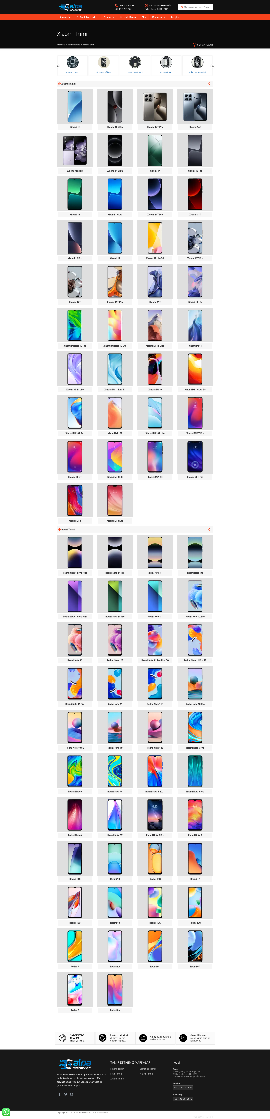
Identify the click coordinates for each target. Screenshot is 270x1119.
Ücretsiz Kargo (128, 17)
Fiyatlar (107, 17)
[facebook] (59, 1095)
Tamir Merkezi (87, 17)
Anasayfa (65, 17)
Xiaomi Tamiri (88, 44)
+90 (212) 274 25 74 (123, 9)
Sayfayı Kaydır (205, 44)
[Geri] (209, 83)
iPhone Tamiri (117, 1069)
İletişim (175, 17)
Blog (144, 17)
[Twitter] (65, 1095)
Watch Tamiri (146, 1073)
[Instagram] (71, 1095)
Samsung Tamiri (148, 1069)
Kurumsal (157, 17)
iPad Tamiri (116, 1073)
